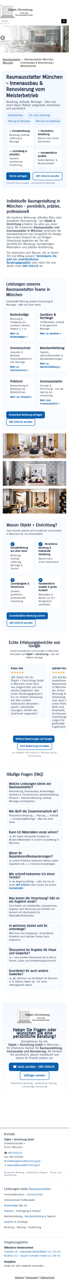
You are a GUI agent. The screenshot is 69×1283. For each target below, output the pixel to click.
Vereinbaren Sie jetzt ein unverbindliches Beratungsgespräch (32, 259)
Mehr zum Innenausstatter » (50, 402)
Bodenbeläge (11, 1205)
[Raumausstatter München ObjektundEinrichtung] (16, 17)
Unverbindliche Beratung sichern (27, 615)
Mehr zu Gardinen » (50, 333)
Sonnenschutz (35, 1194)
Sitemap (19, 1277)
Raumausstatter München (11, 61)
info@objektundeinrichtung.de (23, 1161)
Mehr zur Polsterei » (21, 397)
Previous (3, 38)
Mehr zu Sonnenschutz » (19, 368)
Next (66, 38)
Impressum (32, 1277)
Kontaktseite (16, 888)
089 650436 (30, 266)
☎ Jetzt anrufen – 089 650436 (33, 1067)
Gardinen (9, 1221)
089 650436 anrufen (47, 176)
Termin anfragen (18, 176)
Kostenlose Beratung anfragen (25, 414)
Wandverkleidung (34, 1216)
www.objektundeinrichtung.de (23, 1165)
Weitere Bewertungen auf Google (34, 739)
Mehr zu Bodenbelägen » (19, 335)
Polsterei (8, 1211)
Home (4, 21)
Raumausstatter (40, 1189)
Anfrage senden (34, 1075)
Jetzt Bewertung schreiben (34, 746)
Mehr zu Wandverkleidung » (50, 365)
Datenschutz (47, 1277)
